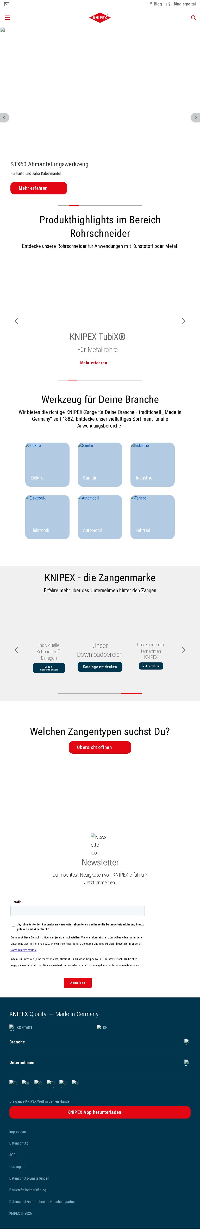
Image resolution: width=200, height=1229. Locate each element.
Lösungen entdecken (49, 668)
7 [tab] (126, 205)
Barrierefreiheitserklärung (27, 1190)
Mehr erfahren (33, 188)
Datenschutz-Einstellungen (29, 1178)
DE (105, 1028)
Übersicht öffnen (94, 747)
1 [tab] (63, 205)
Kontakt (25, 1028)
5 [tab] (105, 205)
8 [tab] (136, 205)
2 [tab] (74, 205)
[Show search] (192, 17)
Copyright (16, 1167)
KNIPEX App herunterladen (94, 1112)
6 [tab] (115, 205)
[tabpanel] (100, 112)
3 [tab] (84, 205)
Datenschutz (18, 1143)
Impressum (17, 1131)
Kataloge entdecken (100, 667)
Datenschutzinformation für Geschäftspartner (42, 1202)
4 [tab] (95, 205)
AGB (12, 1155)
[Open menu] (32, 18)
